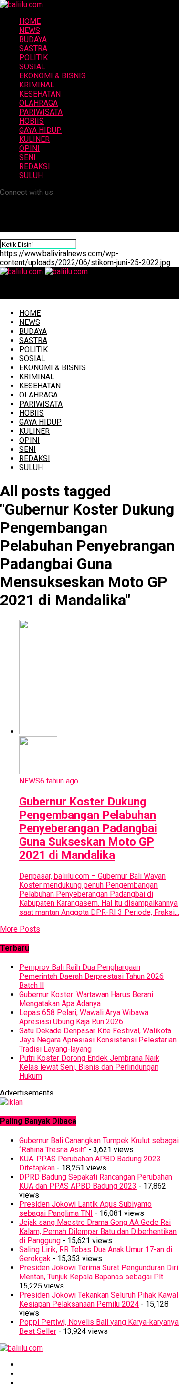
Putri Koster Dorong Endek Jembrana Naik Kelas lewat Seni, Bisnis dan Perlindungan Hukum (89, 1067)
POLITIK (33, 57)
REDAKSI (34, 166)
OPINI (29, 148)
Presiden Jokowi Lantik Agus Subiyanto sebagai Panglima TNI (85, 1209)
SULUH (31, 175)
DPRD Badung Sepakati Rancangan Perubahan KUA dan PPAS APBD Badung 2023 (95, 1181)
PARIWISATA (41, 112)
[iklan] (11, 1101)
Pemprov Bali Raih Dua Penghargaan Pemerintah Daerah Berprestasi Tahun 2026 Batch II (91, 976)
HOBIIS (31, 121)
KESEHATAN (40, 93)
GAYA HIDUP (40, 130)
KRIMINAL (36, 84)
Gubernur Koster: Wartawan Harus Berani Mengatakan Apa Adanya (86, 999)
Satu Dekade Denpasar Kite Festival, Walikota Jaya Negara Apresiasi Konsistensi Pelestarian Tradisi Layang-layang (98, 1039)
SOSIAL (32, 66)
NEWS (29, 30)
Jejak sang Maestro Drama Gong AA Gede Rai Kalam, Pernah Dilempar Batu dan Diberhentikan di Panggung (98, 1231)
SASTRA (33, 48)
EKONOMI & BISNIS (52, 75)
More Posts (20, 929)
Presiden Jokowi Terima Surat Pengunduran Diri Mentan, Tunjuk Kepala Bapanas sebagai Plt (98, 1272)
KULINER (34, 139)
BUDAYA (33, 39)
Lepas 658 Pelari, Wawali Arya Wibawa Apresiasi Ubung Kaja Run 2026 (83, 1017)
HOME (30, 21)
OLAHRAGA (38, 102)
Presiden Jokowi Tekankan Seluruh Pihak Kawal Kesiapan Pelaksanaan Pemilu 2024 (98, 1299)
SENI (27, 157)
